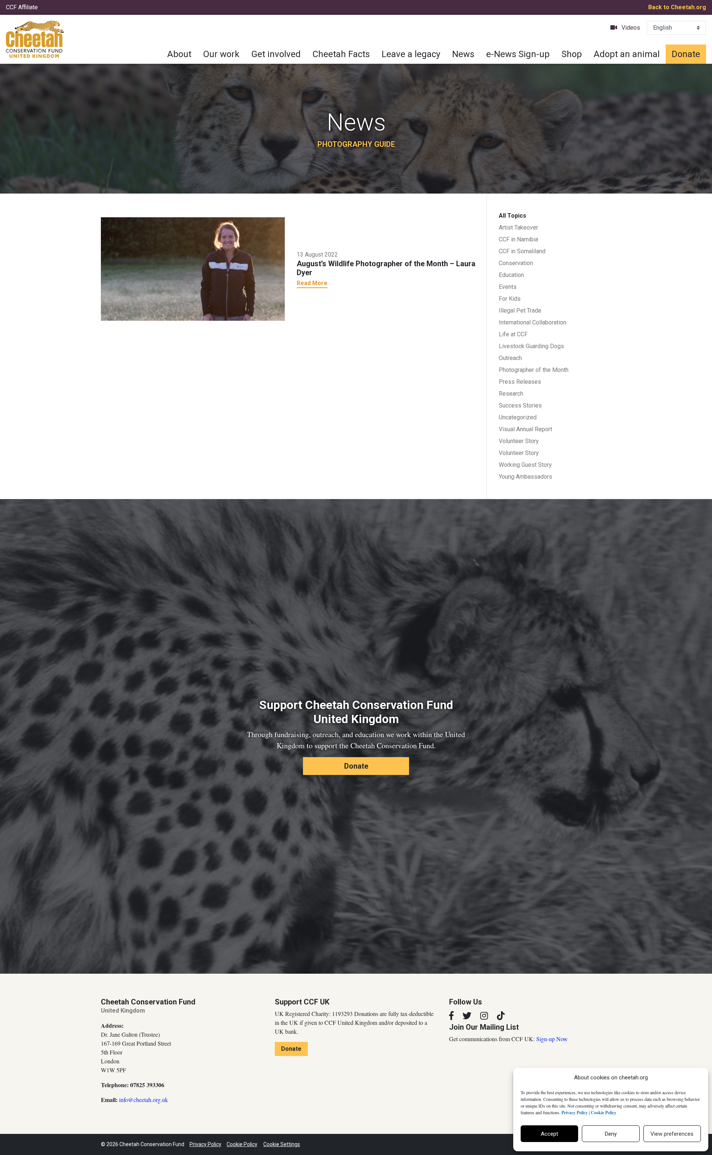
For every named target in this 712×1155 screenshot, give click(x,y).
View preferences (671, 1134)
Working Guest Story (525, 464)
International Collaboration (532, 322)
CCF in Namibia (518, 239)
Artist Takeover (518, 227)
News (463, 54)
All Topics (512, 215)
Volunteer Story (519, 441)
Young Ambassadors (525, 476)
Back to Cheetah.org (677, 7)
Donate (686, 54)
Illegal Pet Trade (520, 310)
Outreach (510, 358)
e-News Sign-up (518, 54)
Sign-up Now (552, 1039)
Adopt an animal (627, 54)
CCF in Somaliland (522, 251)
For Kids (510, 298)
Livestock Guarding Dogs (531, 346)
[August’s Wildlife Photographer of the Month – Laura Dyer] (193, 268)
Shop (571, 54)
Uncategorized (518, 417)
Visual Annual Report (525, 429)
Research (511, 393)
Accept (549, 1134)
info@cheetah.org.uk (143, 1099)
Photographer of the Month (533, 369)
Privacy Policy (205, 1144)
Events (508, 286)
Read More (312, 283)
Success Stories (520, 405)
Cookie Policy (242, 1144)
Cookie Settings (281, 1144)
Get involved (276, 54)
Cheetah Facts (341, 54)
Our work (221, 54)
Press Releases (520, 381)
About (179, 54)
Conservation (516, 263)
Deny (611, 1134)
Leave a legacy (411, 54)
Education (511, 274)
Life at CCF (513, 334)
